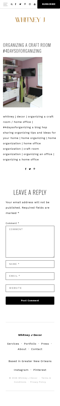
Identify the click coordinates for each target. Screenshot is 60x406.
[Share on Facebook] (25, 169)
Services (13, 343)
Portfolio (30, 343)
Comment (12, 223)
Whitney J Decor (30, 21)
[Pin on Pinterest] (34, 169)
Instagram (21, 369)
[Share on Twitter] (30, 169)
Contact (36, 349)
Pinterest (39, 369)
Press (45, 343)
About (22, 349)
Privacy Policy (38, 382)
